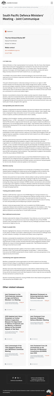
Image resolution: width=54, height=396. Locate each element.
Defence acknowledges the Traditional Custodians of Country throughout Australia (37, 379)
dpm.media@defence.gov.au (12, 50)
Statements (10, 7)
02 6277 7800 (8, 53)
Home (5, 7)
